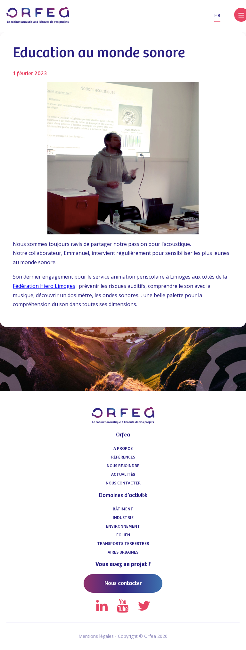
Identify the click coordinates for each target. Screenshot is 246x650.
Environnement (123, 526)
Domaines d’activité (123, 495)
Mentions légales (96, 636)
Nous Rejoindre (123, 466)
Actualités (123, 474)
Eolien (123, 535)
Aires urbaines (123, 552)
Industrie (123, 518)
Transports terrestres (123, 543)
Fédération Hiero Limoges (44, 285)
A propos (123, 448)
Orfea (123, 435)
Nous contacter (123, 483)
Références (123, 457)
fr (217, 15)
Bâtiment (123, 509)
